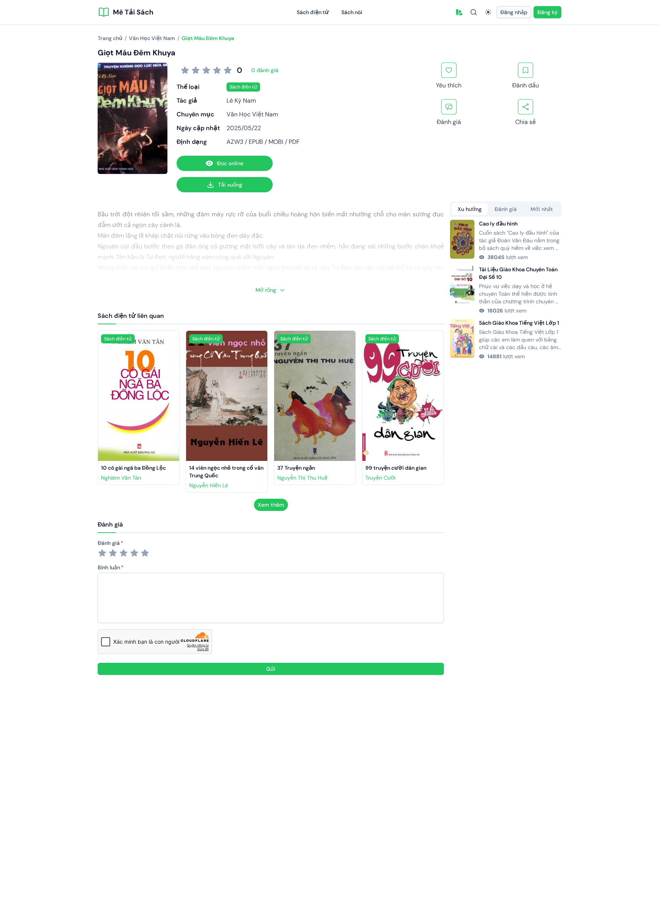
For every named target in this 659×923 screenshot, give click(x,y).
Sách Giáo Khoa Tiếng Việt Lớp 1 (519, 322)
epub (256, 142)
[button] (459, 12)
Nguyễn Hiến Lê (208, 485)
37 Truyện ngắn (296, 467)
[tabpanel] (505, 290)
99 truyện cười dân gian (395, 467)
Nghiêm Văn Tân (121, 477)
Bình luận (109, 567)
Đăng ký (547, 12)
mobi (275, 142)
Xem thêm (271, 504)
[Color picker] (459, 12)
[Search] (474, 12)
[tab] (470, 209)
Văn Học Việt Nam (252, 114)
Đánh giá (109, 543)
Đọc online (230, 163)
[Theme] (488, 12)
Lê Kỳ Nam (241, 101)
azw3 (235, 142)
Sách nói (351, 12)
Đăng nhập (513, 12)
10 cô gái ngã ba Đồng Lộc (133, 467)
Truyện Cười (380, 477)
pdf (294, 142)
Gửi (270, 668)
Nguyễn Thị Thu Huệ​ (302, 477)
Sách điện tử (313, 12)
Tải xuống (230, 184)
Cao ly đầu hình (498, 223)
